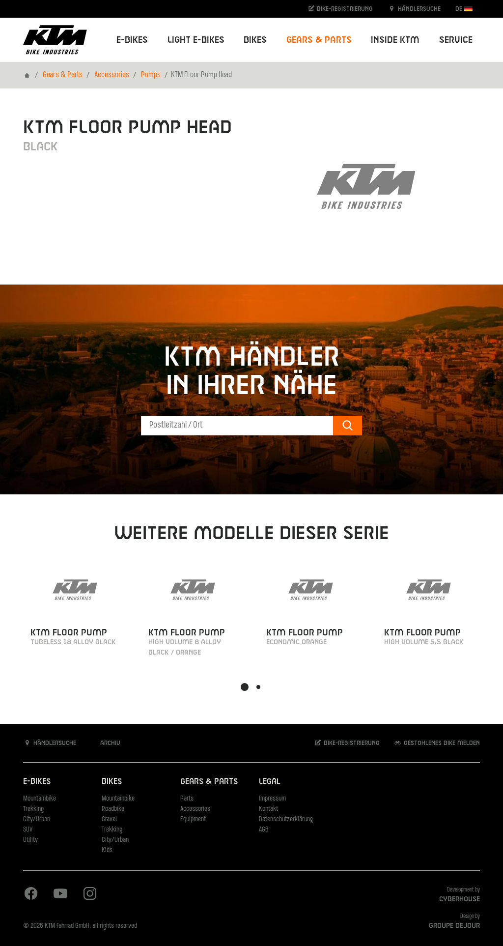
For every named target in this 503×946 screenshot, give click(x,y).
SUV (27, 829)
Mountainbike (39, 799)
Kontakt (268, 809)
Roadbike (113, 809)
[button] (245, 687)
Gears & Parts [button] (319, 40)
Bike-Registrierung (344, 8)
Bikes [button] (255, 40)
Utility (30, 840)
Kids (107, 850)
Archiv (109, 743)
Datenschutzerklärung (286, 819)
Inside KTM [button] (395, 40)
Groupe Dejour (454, 926)
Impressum (272, 799)
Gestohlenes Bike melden (441, 743)
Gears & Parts (63, 75)
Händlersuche (418, 8)
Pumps (151, 75)
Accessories (111, 75)
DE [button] (459, 8)
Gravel (109, 819)
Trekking (33, 809)
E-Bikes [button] (132, 40)
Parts (187, 799)
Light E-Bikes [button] (196, 40)
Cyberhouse (459, 899)
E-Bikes (37, 781)
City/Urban (36, 819)
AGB (264, 829)
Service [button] (456, 40)
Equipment (193, 819)
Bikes (112, 781)
